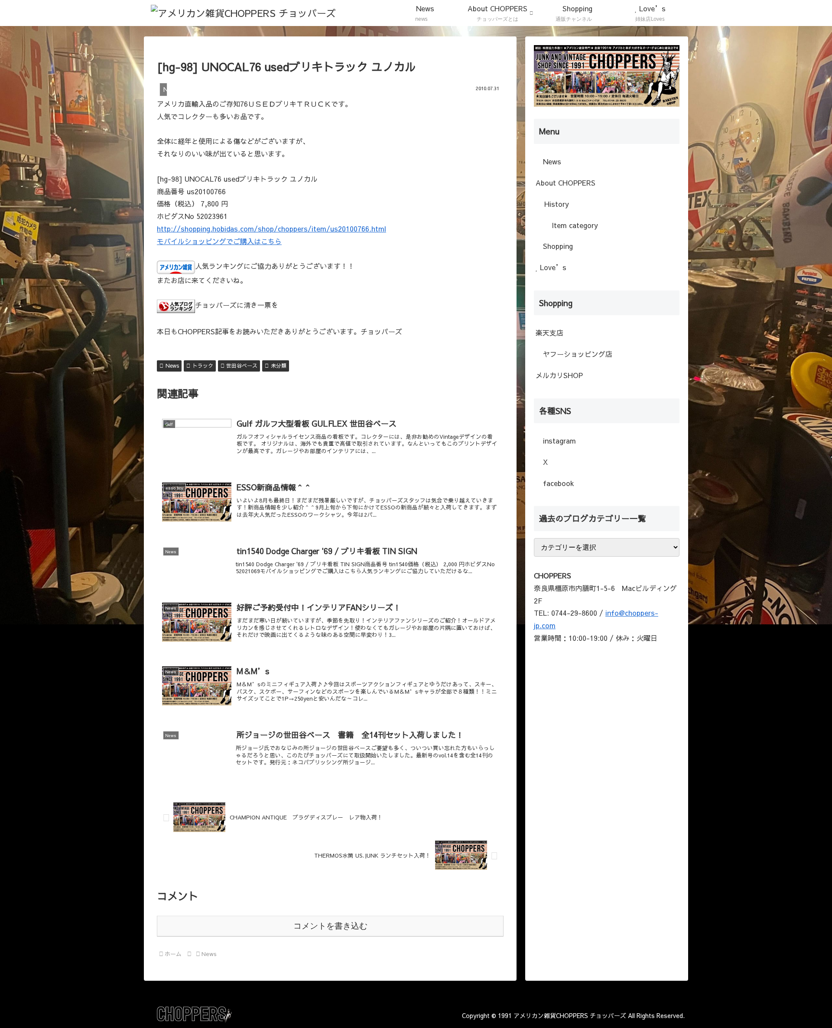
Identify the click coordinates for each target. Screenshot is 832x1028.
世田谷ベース (241, 365)
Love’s (552, 267)
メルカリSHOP (559, 375)
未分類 (278, 365)
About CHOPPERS (565, 182)
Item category (573, 225)
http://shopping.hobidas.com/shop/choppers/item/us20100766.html (271, 228)
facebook (557, 483)
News (172, 365)
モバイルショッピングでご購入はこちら (219, 241)
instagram (558, 440)
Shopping (557, 246)
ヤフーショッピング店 (576, 354)
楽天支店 (549, 332)
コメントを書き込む (330, 925)
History (556, 204)
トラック (202, 365)
